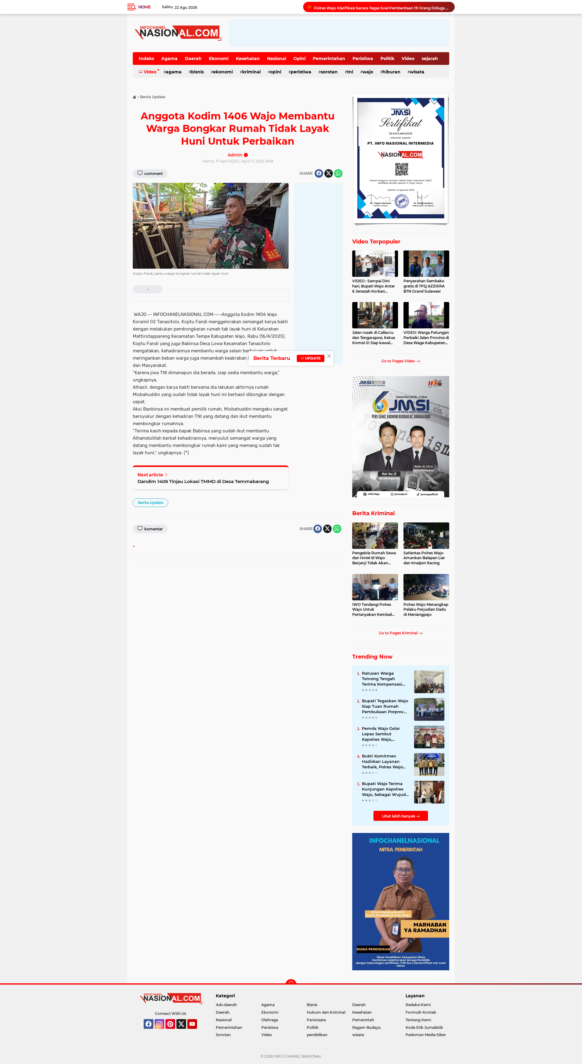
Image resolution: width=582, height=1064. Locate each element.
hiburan (391, 72)
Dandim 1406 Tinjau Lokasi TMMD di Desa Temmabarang (203, 481)
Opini (299, 58)
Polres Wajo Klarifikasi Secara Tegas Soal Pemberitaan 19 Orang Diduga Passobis (381, 7)
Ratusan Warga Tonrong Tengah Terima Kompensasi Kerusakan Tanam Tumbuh (382, 679)
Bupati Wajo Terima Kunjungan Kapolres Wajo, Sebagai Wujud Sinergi (384, 789)
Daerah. (223, 1012)
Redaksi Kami (418, 1004)
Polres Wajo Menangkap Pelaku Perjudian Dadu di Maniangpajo (425, 609)
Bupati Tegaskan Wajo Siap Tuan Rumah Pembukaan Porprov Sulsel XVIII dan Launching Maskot (385, 706)
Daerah (193, 58)
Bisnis (197, 72)
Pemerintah (363, 1020)
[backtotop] (291, 984)
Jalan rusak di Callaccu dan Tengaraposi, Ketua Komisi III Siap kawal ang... (373, 337)
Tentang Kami (418, 1020)
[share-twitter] (328, 173)
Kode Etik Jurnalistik (424, 1027)
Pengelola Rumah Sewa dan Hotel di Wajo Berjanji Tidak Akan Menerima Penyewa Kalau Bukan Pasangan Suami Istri (374, 558)
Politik (387, 58)
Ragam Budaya (366, 1027)
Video (408, 58)
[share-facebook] (319, 173)
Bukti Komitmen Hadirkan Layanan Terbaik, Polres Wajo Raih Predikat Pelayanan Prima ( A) (383, 762)
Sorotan (329, 72)
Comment (153, 173)
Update (312, 358)
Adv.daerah (226, 1004)
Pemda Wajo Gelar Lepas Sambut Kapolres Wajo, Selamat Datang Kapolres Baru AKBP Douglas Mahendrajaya (385, 734)
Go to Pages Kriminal (398, 633)
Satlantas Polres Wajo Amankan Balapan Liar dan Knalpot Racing (424, 558)
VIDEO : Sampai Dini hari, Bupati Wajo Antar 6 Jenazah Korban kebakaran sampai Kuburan (373, 286)
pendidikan (317, 1034)
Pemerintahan (329, 58)
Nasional (276, 58)
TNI (350, 72)
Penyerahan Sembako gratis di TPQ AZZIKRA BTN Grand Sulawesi (424, 286)
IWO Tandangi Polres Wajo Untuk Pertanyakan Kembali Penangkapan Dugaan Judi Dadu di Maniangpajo (372, 609)
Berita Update (150, 502)
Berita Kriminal (373, 513)
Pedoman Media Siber (426, 1034)
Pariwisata (316, 1020)
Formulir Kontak (421, 1012)
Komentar (153, 529)
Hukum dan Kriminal (326, 1012)
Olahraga (269, 1020)
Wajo (368, 72)
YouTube (196, 1031)
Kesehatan (248, 58)
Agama (169, 58)
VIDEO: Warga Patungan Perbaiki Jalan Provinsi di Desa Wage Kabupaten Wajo (426, 337)
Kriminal (251, 72)
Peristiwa (363, 58)
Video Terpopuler (376, 241)
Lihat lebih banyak (398, 816)
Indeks (146, 58)
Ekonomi (219, 58)
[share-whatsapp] (338, 173)
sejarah (430, 58)
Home (144, 7)
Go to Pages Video (398, 361)
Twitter (184, 1031)
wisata (417, 72)
